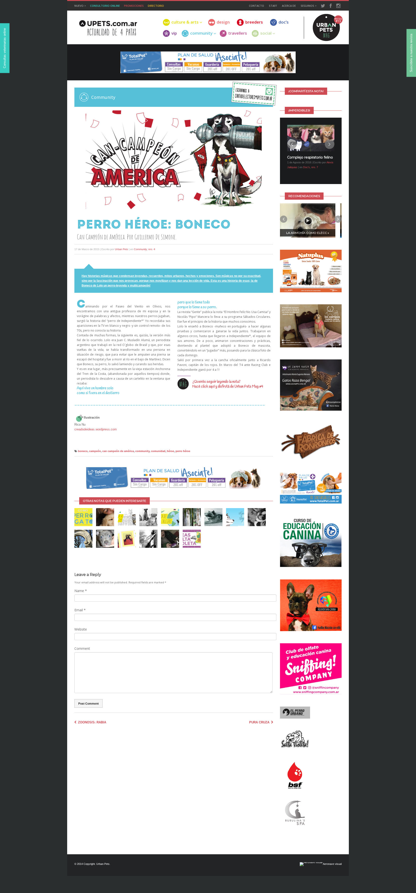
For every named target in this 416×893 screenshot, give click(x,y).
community (201, 33)
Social (266, 33)
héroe (170, 451)
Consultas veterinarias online (4, 48)
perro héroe (183, 451)
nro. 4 (151, 249)
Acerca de (289, 5)
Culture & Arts (185, 22)
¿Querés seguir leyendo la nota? (216, 381)
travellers (237, 33)
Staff (273, 5)
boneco (83, 451)
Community (140, 249)
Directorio (156, 5)
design (223, 22)
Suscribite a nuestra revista (411, 53)
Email (80, 610)
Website (80, 629)
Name (80, 590)
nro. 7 (314, 167)
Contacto (256, 5)
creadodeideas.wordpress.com (95, 429)
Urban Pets (121, 249)
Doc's (306, 167)
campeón (95, 451)
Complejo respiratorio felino (310, 157)
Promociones (134, 5)
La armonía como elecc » (307, 229)
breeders (254, 22)
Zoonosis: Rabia (91, 722)
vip (174, 33)
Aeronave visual (332, 860)
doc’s (284, 22)
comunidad (158, 451)
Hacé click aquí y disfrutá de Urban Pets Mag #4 (227, 386)
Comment (82, 648)
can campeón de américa (118, 451)
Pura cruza (259, 722)
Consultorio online (105, 5)
